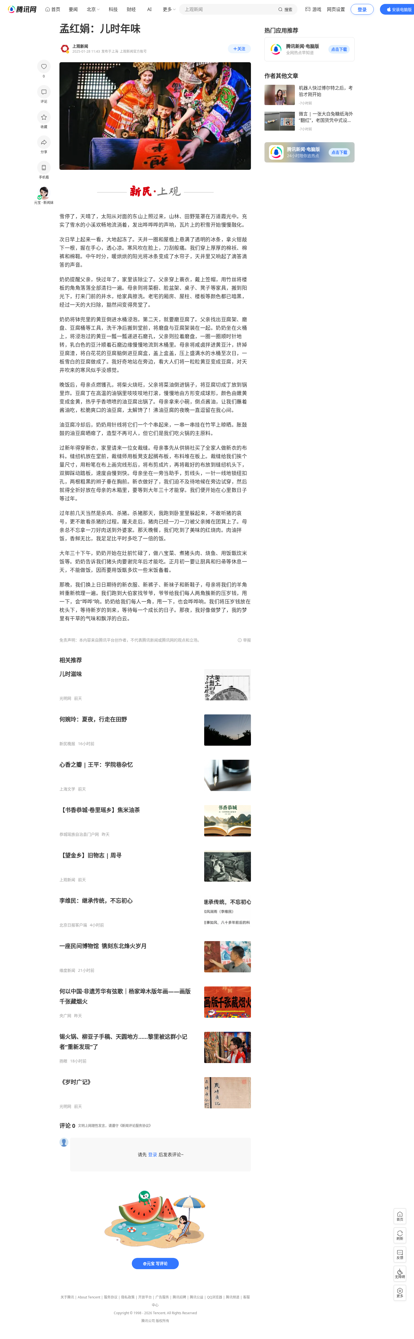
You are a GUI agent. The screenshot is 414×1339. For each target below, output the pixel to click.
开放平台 (145, 1297)
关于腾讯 (67, 1297)
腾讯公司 (148, 1320)
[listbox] (155, 882)
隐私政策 (128, 1297)
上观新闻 (67, 880)
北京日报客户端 (73, 925)
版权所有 (162, 1320)
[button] (339, 49)
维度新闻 (67, 970)
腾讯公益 (196, 1297)
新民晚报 (67, 744)
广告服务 (162, 1297)
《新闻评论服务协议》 (135, 1125)
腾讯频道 (232, 1297)
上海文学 (67, 789)
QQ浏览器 (214, 1297)
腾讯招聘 (179, 1297)
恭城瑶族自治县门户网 (79, 834)
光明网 (65, 698)
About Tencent (89, 1297)
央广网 (65, 1016)
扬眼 (63, 1061)
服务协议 (110, 1297)
